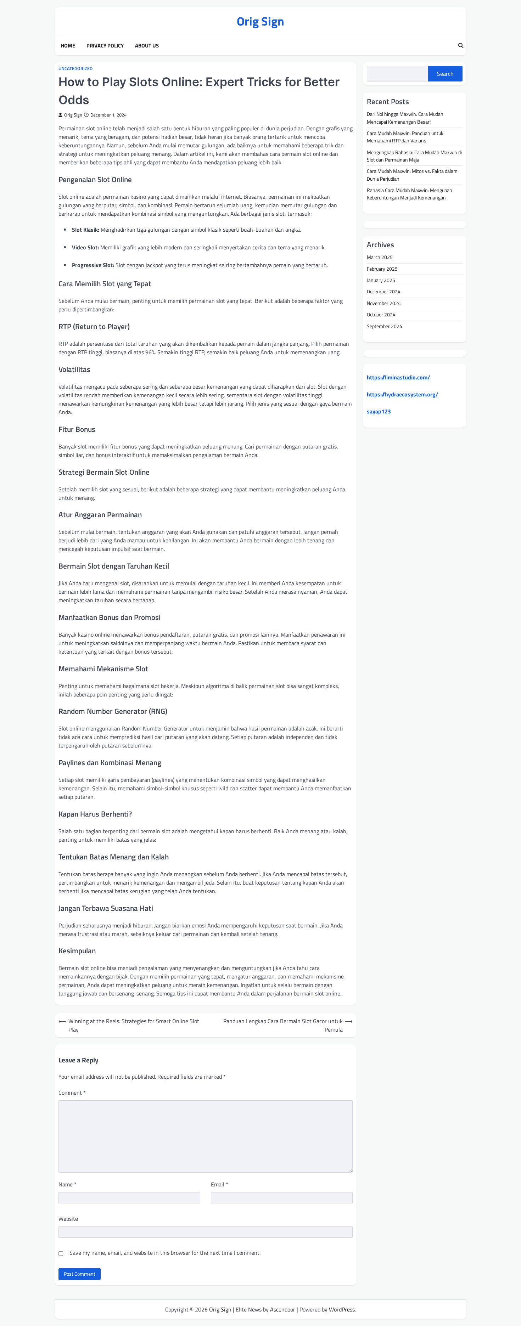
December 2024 (383, 291)
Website (68, 1218)
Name (67, 1184)
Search (445, 73)
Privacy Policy (105, 46)
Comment (72, 1092)
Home (68, 46)
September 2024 (384, 326)
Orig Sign (260, 21)
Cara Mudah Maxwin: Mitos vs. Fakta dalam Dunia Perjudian (412, 174)
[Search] (460, 45)
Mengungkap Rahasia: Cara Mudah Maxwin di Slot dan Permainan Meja (414, 155)
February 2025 (382, 269)
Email (219, 1184)
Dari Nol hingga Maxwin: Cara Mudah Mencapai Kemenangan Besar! (405, 117)
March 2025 (380, 257)
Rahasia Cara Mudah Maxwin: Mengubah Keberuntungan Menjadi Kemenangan (409, 194)
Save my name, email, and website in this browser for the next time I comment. (164, 1252)
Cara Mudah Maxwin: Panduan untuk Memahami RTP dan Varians (405, 137)
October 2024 (381, 314)
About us (147, 46)
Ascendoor (282, 1309)
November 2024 (384, 303)
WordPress (342, 1309)
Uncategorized (75, 68)
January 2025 (381, 280)
